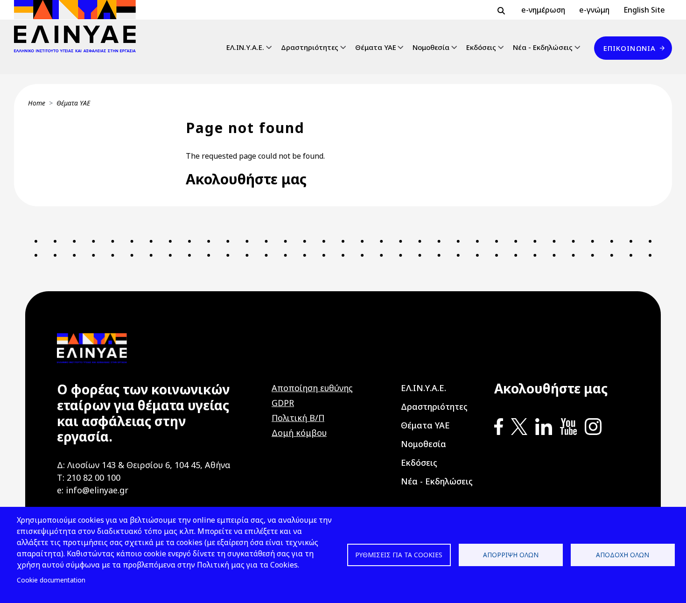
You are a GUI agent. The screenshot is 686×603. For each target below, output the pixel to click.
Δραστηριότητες (309, 47)
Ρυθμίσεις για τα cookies (398, 554)
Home (36, 102)
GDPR (283, 402)
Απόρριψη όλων (511, 554)
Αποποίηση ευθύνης (312, 387)
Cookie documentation (51, 579)
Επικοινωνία (629, 48)
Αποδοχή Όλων (622, 554)
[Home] (78, 26)
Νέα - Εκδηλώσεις (543, 47)
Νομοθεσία (431, 47)
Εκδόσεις (481, 47)
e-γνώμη (594, 10)
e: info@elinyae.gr (92, 490)
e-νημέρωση (543, 10)
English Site (644, 10)
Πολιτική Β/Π (298, 417)
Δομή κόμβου (299, 432)
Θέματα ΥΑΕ (375, 47)
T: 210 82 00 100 (88, 477)
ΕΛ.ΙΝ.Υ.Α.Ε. (245, 47)
